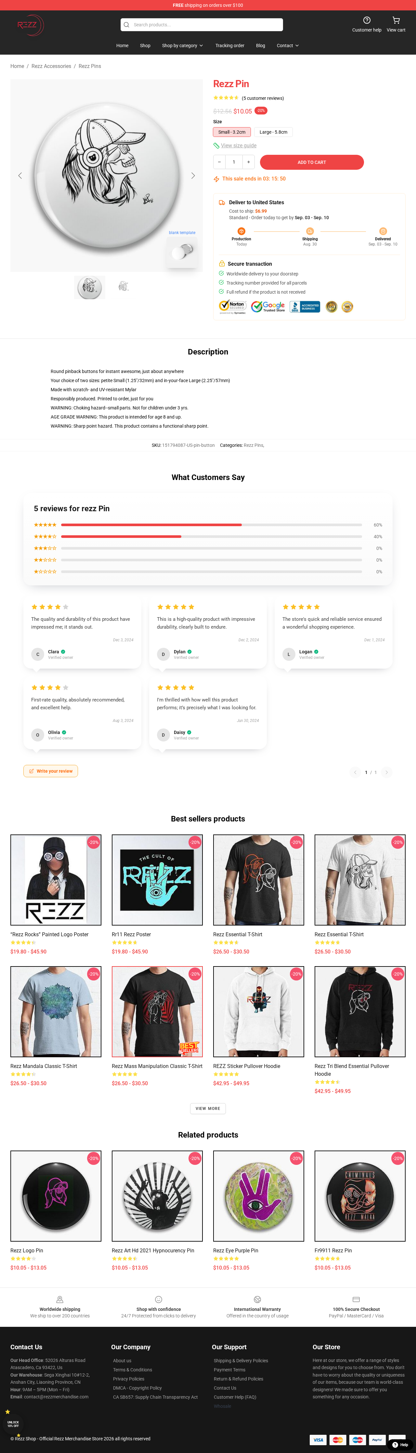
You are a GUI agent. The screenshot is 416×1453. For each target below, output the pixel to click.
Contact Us (225, 1388)
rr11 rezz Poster (131, 934)
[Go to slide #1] (89, 287)
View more (208, 1108)
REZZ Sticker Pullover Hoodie (246, 1066)
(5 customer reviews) (263, 98)
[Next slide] (193, 175)
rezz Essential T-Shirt (237, 934)
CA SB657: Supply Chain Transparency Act (155, 1397)
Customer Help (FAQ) (235, 1397)
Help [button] (404, 1445)
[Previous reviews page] (355, 772)
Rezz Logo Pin (26, 1250)
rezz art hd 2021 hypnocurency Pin (153, 1250)
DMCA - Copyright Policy (137, 1388)
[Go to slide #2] (123, 287)
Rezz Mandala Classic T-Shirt (43, 1066)
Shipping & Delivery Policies (241, 1360)
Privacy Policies (128, 1378)
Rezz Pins (90, 66)
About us (122, 1360)
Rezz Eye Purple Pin (235, 1250)
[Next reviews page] (387, 772)
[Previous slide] (20, 175)
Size (217, 121)
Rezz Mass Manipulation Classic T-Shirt (157, 1066)
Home (17, 66)
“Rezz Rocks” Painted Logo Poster (49, 934)
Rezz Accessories (51, 66)
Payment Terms (229, 1369)
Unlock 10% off (13, 1424)
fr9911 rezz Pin (333, 1250)
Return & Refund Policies (238, 1378)
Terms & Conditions (132, 1369)
